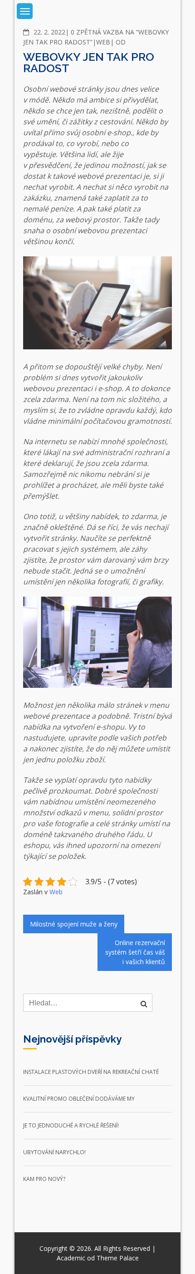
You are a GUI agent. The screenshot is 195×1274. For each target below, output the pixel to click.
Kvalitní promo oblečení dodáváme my (79, 1098)
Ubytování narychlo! (54, 1152)
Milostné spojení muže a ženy (73, 924)
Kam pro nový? (44, 1179)
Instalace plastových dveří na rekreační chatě (91, 1072)
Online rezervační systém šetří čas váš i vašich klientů (135, 952)
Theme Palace (118, 1258)
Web (103, 42)
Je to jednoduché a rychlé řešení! (71, 1125)
